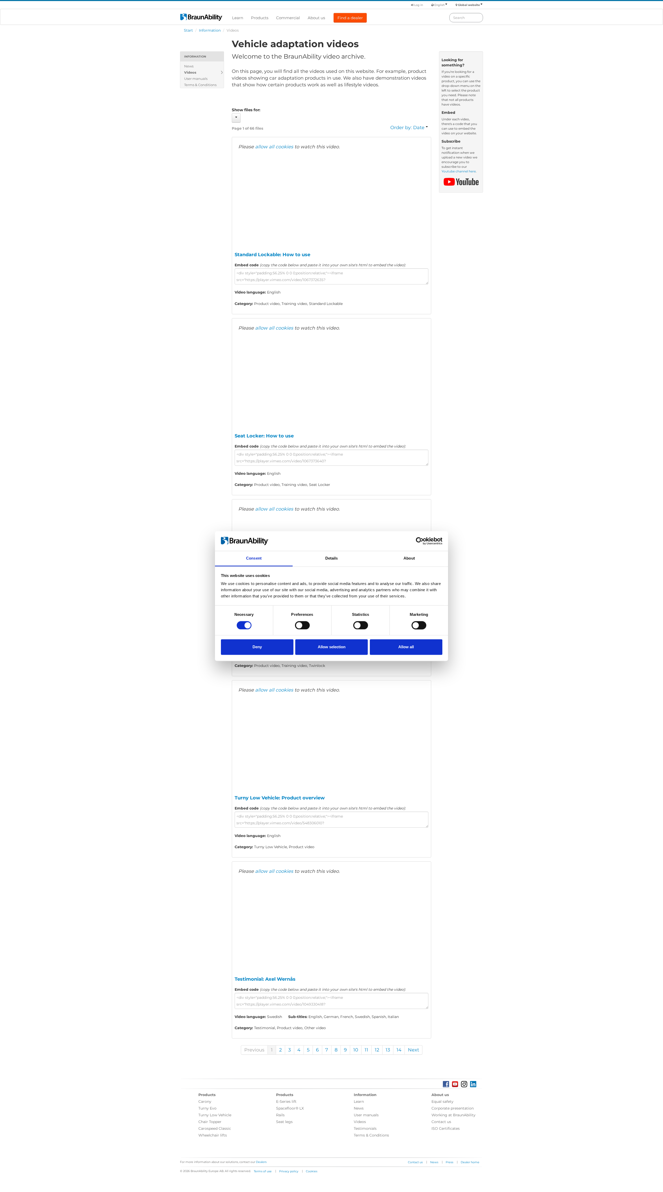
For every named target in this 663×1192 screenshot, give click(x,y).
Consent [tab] (254, 558)
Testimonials (365, 1128)
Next (413, 1050)
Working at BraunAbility (453, 1115)
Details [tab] (331, 558)
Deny (257, 647)
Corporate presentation (452, 1108)
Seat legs (284, 1122)
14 (399, 1050)
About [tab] (409, 558)
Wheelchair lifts (212, 1135)
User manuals (195, 78)
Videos (190, 72)
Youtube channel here (459, 171)
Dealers (261, 1162)
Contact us (441, 1122)
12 (377, 1050)
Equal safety (442, 1101)
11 (366, 1050)
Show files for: (246, 109)
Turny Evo (207, 1108)
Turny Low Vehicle (214, 1115)
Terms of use (263, 1171)
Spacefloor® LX (290, 1108)
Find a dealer (350, 17)
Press (449, 1162)
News (188, 66)
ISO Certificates (445, 1128)
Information (210, 30)
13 (388, 1050)
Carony (204, 1101)
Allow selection (331, 647)
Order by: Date (408, 127)
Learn (237, 17)
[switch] (302, 625)
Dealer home (470, 1162)
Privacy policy (288, 1171)
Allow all (406, 647)
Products (259, 17)
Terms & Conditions (200, 85)
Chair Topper (209, 1122)
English (439, 5)
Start (188, 30)
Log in (418, 5)
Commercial (288, 17)
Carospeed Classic (214, 1128)
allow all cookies (274, 147)
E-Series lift (286, 1101)
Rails (280, 1115)
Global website (469, 5)
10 (355, 1050)
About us (316, 17)
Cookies (311, 1171)
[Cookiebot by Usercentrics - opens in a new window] (419, 541)
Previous (254, 1050)
